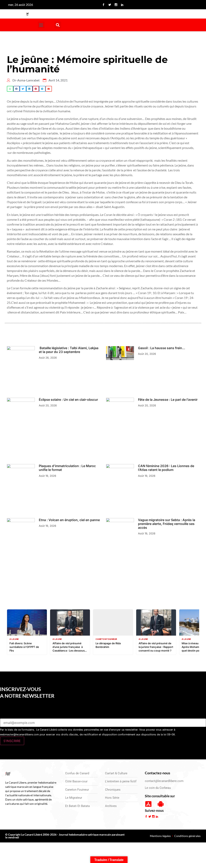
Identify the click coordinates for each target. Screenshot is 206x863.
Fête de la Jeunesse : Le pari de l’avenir (168, 400)
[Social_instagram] (116, 4)
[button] (41, 25)
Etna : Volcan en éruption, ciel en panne (69, 520)
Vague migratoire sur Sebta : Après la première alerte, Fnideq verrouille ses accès (166, 524)
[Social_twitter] (109, 4)
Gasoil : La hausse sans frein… (161, 348)
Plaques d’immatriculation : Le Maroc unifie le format (67, 468)
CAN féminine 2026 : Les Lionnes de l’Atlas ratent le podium (166, 468)
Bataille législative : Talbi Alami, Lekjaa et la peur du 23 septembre (68, 350)
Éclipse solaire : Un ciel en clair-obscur (69, 400)
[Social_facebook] (103, 4)
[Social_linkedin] (122, 4)
